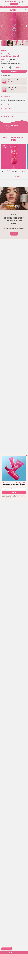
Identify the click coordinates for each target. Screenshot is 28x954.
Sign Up (14, 492)
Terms (17, 497)
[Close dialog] (26, 455)
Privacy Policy (13, 497)
